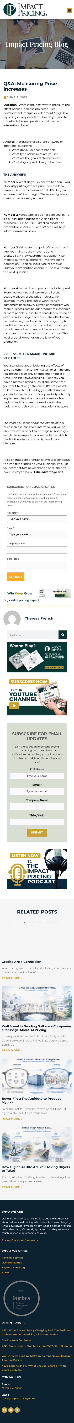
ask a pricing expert (25, 600)
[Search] (63, 634)
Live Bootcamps (12, 1262)
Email (10, 528)
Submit (16, 577)
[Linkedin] (17, 1410)
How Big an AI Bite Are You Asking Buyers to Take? (36, 1169)
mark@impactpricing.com (18, 1398)
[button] (69, 10)
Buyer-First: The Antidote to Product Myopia (31, 1100)
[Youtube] (11, 1410)
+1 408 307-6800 (12, 1387)
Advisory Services (12, 1257)
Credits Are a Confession (21, 962)
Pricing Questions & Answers (20, 1240)
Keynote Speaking (13, 1267)
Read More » (12, 978)
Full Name (13, 512)
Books (5, 1272)
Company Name (16, 543)
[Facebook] (4, 1410)
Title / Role (13, 558)
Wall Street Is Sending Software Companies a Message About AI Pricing (36, 1028)
